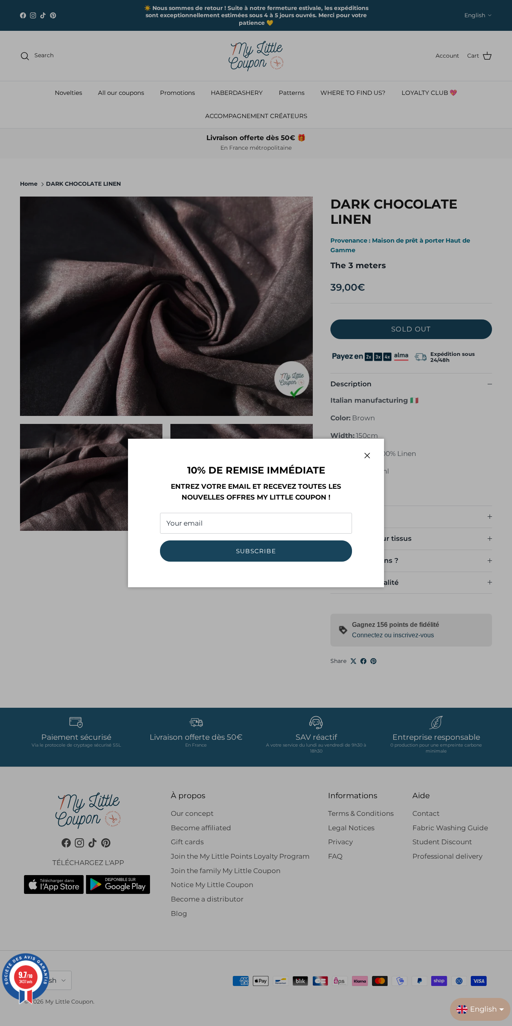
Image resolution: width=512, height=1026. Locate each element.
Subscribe (256, 551)
